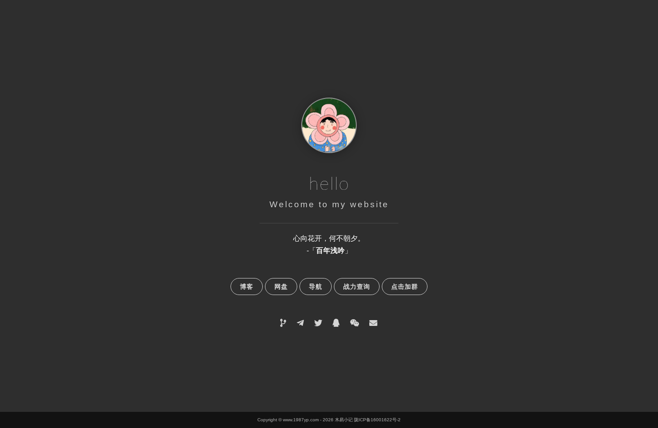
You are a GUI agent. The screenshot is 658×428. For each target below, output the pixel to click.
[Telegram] (300, 323)
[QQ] (336, 323)
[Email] (373, 323)
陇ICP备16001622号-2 (377, 419)
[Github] (283, 323)
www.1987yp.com (301, 419)
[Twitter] (318, 323)
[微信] (354, 323)
